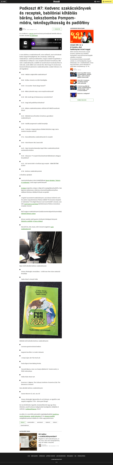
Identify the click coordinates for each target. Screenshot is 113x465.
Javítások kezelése (50, 455)
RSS (75, 455)
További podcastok (81, 100)
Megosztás (57, 29)
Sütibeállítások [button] (81, 455)
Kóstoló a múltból (27, 221)
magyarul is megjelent (31, 204)
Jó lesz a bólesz (37, 221)
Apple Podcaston (36, 416)
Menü (4, 1)
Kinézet (98, 1)
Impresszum (42, 455)
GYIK (29, 455)
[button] (22, 422)
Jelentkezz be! (108, 1)
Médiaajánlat (70, 455)
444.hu (24, 28)
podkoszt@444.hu (31, 409)
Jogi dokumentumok (61, 455)
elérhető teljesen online (28, 213)
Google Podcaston (24, 416)
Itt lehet (23, 188)
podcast (24, 29)
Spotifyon (56, 414)
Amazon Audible (50, 416)
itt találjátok (33, 35)
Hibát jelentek (34, 455)
